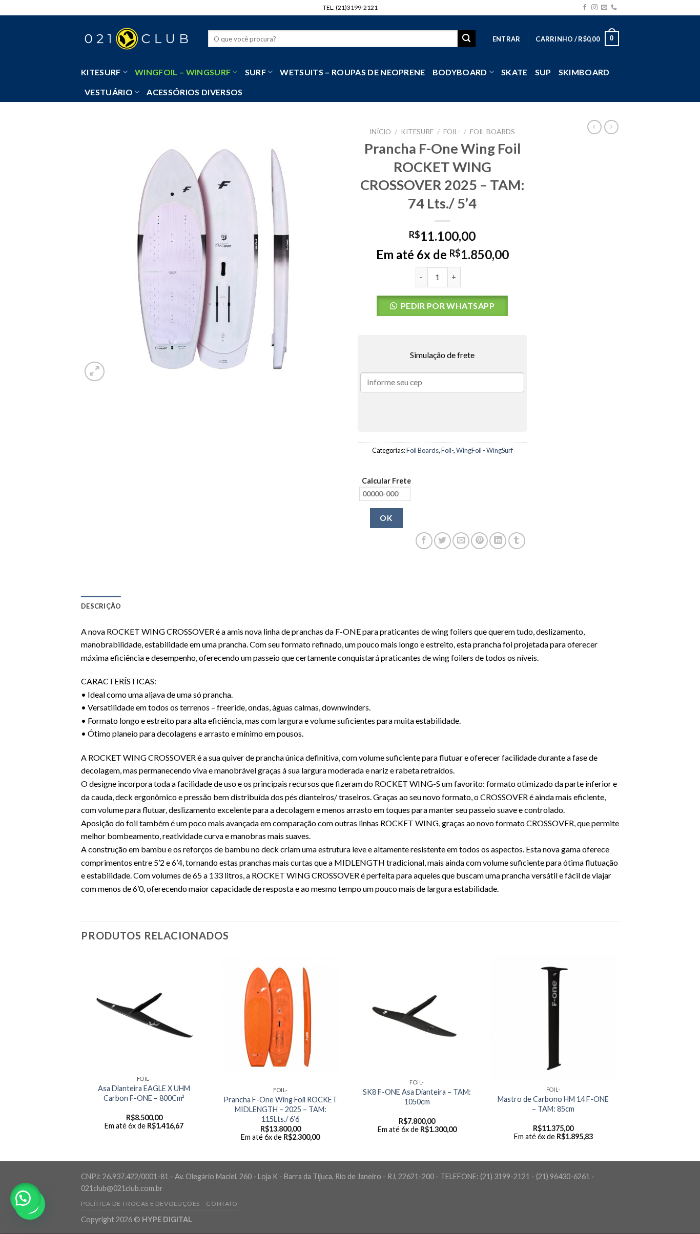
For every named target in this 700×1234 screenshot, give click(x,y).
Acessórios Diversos (194, 92)
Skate (514, 72)
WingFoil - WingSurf (484, 450)
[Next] (616, 1056)
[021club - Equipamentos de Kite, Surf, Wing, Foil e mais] (137, 39)
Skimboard (584, 72)
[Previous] (81, 1056)
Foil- (451, 132)
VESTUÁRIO (109, 92)
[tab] (101, 606)
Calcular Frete (386, 480)
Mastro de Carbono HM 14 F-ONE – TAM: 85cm (553, 1104)
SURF (255, 72)
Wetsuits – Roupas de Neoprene (352, 72)
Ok (386, 517)
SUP (543, 72)
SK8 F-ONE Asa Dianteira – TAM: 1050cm (417, 1096)
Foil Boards (492, 132)
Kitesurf (101, 72)
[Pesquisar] (466, 39)
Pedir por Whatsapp (448, 305)
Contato (221, 1203)
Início (380, 132)
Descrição (101, 606)
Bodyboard (460, 72)
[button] (442, 308)
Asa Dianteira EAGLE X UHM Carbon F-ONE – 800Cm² (144, 1093)
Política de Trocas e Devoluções (140, 1203)
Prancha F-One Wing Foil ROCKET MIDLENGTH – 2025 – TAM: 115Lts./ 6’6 (280, 1109)
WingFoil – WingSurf (183, 72)
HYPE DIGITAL (167, 1219)
